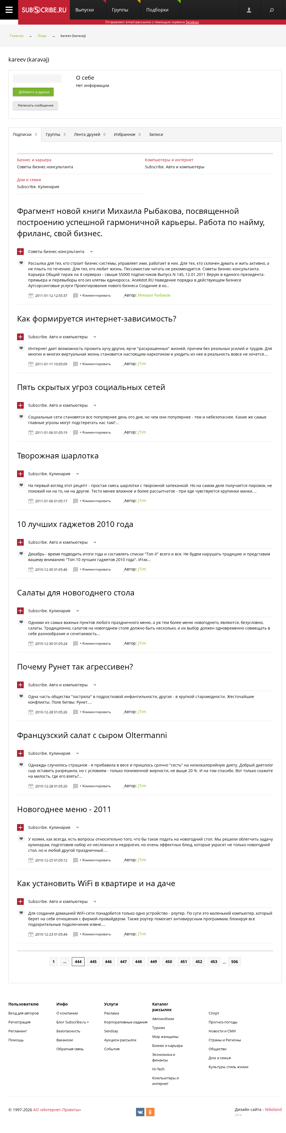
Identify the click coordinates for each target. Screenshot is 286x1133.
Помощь (16, 1039)
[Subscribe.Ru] (44, 10)
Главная (16, 35)
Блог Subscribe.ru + (73, 1022)
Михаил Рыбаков (154, 295)
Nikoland (273, 1109)
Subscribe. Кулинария (49, 473)
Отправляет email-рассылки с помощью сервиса (152, 22)
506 (234, 961)
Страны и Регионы (225, 1039)
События (112, 1048)
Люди (42, 35)
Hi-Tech (158, 1068)
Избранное (127, 134)
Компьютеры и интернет (169, 159)
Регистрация (19, 1022)
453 (214, 961)
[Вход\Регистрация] (249, 10)
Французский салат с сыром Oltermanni (92, 735)
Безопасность (68, 1030)
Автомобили (163, 1018)
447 (123, 961)
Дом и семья (29, 179)
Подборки (157, 10)
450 (168, 961)
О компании (67, 1013)
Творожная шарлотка (58, 455)
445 (93, 961)
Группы (120, 10)
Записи (156, 134)
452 (199, 961)
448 (138, 961)
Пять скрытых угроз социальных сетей (91, 387)
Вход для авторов (23, 1013)
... (64, 961)
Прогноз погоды (223, 1022)
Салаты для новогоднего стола (76, 592)
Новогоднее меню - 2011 (64, 809)
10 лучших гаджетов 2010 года (75, 524)
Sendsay (111, 1030)
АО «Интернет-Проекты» (57, 1109)
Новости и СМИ (222, 1030)
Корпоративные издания (125, 1022)
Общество (218, 1048)
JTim (142, 363)
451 (183, 961)
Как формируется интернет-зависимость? (96, 318)
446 (108, 961)
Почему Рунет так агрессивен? (75, 666)
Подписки (25, 134)
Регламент (17, 1030)
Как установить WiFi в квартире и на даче (96, 883)
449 (153, 961)
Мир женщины (165, 1036)
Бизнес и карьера (34, 159)
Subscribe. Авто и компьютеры (58, 336)
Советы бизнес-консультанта (56, 251)
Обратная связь (70, 1048)
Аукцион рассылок (120, 1039)
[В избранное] (22, 263)
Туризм (158, 1027)
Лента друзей (90, 134)
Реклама (111, 1013)
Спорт (214, 1013)
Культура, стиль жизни (228, 1066)
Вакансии (64, 1039)
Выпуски (84, 10)
